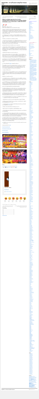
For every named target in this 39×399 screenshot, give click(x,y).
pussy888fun (31, 225)
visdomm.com (31, 296)
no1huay (30, 195)
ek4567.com (31, 128)
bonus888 (30, 115)
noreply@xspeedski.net (9, 191)
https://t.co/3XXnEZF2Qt (5, 132)
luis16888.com (31, 173)
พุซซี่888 (30, 318)
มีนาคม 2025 (31, 365)
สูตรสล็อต (31, 337)
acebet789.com (31, 96)
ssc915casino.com (31, 259)
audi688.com (31, 105)
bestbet (30, 109)
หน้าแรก (3, 13)
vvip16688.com (31, 297)
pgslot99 (35, 379)
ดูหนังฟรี (30, 54)
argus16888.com (31, 102)
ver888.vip (31, 293)
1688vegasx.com (31, 84)
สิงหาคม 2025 (31, 361)
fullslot (29, 51)
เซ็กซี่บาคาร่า (34, 386)
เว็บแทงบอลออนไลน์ (32, 348)
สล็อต (30, 325)
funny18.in (31, 142)
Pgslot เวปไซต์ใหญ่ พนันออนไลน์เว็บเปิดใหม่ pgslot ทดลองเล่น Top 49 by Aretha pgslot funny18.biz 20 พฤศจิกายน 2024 (7, 17)
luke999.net (31, 174)
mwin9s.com (31, 189)
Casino (30, 119)
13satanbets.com (31, 82)
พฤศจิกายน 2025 (31, 359)
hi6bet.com (31, 150)
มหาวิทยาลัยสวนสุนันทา (32, 320)
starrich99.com (31, 261)
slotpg (29, 31)
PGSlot (30, 209)
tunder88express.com (31, 281)
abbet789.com (31, 95)
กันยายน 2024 (31, 369)
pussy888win (31, 226)
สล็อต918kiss (31, 331)
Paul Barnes (9, 22)
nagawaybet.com (31, 190)
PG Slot (30, 379)
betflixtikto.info (31, 111)
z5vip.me (30, 304)
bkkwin (30, 114)
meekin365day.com (31, 181)
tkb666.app (31, 276)
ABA (30, 94)
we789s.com (31, 298)
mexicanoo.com (31, 184)
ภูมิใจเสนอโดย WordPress (32, 389)
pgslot (29, 39)
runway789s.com (31, 237)
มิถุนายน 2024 (31, 371)
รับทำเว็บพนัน (31, 321)
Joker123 (32, 377)
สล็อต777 (30, 328)
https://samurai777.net (31, 36)
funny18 (30, 33)
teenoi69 (30, 268)
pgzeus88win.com (31, 213)
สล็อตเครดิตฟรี (31, 335)
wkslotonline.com (31, 299)
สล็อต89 (30, 330)
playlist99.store (31, 214)
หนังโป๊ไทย (30, 32)
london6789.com (31, 171)
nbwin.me (30, 193)
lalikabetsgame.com (31, 164)
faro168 (30, 133)
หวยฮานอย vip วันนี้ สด (32, 340)
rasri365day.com (31, 229)
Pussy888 (30, 224)
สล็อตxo (10, 63)
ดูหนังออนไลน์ (30, 53)
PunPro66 (30, 220)
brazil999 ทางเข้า (31, 117)
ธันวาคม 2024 (31, 367)
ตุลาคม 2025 (31, 360)
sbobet (30, 241)
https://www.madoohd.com (31, 44)
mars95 (30, 180)
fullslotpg (30, 140)
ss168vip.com (31, 258)
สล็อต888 (30, 28)
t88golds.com (31, 266)
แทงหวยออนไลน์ (31, 350)
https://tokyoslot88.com (31, 37)
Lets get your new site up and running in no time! (14, 13)
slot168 (30, 251)
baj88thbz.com (31, 107)
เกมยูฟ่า (30, 342)
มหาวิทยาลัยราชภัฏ (32, 319)
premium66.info (31, 218)
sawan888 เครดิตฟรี (31, 240)
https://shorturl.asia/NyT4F (5, 148)
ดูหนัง (30, 310)
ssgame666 (31, 260)
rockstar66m (31, 233)
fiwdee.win (31, 137)
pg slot (29, 49)
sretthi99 (30, 257)
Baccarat (30, 106)
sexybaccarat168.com (31, 244)
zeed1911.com (31, 306)
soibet (30, 254)
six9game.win (31, 247)
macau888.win (31, 178)
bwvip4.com (31, 118)
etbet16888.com (31, 131)
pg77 (30, 204)
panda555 (30, 200)
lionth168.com (31, 166)
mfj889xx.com (31, 185)
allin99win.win (31, 99)
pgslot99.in (31, 210)
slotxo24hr (31, 253)
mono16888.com (31, 187)
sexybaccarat (30, 48)
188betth (30, 87)
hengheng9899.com (31, 149)
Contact (7, 13)
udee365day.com (31, 282)
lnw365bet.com (31, 169)
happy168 (30, 148)
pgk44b (30, 207)
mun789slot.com (31, 188)
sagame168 (31, 238)
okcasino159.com (31, 197)
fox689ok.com (31, 139)
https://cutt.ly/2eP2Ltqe (5, 130)
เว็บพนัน (30, 345)
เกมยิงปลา (31, 341)
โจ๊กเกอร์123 (30, 22)
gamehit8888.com (31, 144)
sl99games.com (31, 248)
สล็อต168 (31, 384)
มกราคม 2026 (31, 358)
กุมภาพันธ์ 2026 (31, 357)
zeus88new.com (31, 307)
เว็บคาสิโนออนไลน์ (31, 344)
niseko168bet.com (31, 194)
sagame (29, 45)
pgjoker (30, 206)
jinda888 (30, 156)
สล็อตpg (30, 332)
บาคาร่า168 (34, 382)
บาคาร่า (30, 313)
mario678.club (31, 179)
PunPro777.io (31, 222)
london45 (30, 170)
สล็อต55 (30, 326)
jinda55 (30, 155)
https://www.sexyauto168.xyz (31, 30)
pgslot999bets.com (31, 211)
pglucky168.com (31, 208)
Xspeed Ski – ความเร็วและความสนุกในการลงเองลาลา (14, 3)
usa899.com (31, 291)
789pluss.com (31, 88)
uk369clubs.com (31, 290)
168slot (30, 85)
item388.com (31, 153)
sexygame (30, 245)
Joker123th (31, 158)
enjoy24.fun (31, 129)
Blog (5, 13)
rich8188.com (31, 231)
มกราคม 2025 (31, 366)
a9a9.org (30, 93)
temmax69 (30, 269)
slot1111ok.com (31, 250)
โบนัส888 (35, 387)
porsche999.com (31, 216)
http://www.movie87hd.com (31, 46)
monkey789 (31, 186)
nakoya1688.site (31, 191)
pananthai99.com (31, 199)
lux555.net (31, 175)
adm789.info (31, 97)
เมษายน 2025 (31, 364)
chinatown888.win (31, 120)
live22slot (30, 168)
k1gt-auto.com (31, 159)
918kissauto (31, 91)
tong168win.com (31, 278)
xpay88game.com (31, 301)
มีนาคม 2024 (31, 373)
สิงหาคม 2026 (31, 353)
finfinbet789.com (31, 135)
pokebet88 (30, 215)
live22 (34, 378)
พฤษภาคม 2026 (31, 355)
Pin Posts (22, 13)
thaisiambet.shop (31, 270)
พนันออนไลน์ (31, 317)
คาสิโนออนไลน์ (31, 308)
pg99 (30, 205)
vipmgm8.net (31, 295)
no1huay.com (31, 196)
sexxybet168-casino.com (32, 242)
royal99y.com (31, 235)
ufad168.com (31, 286)
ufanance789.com (31, 288)
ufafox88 (30, 287)
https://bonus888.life (31, 27)
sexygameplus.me (31, 246)
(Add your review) (4, 215)
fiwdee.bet (30, 136)
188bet (30, 86)
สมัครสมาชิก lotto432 (32, 324)
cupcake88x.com (31, 122)
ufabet (29, 381)
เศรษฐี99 (30, 349)
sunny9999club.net (31, 264)
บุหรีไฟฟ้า (31, 315)
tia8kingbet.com (31, 275)
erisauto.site (31, 130)
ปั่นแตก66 (31, 316)
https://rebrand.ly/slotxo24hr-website (6, 128)
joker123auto (31, 157)
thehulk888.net (31, 273)
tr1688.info (31, 279)
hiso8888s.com (31, 151)
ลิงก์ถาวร (15, 204)
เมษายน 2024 (31, 372)
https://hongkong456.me (31, 55)
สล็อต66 (30, 327)
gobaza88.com (31, 146)
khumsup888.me (31, 160)
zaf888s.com (31, 305)
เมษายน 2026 (31, 356)
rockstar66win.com (31, 234)
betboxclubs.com (31, 110)
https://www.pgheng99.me (31, 50)
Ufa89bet (30, 284)
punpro (30, 219)
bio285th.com (31, 113)
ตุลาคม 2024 (31, 368)
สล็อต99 (32, 383)
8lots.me (30, 89)
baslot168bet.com (31, 108)
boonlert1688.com (31, 116)
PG (35, 378)
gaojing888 (31, 145)
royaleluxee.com (31, 236)
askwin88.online (31, 104)
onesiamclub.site (31, 198)
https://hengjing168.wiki (31, 23)
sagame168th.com (31, 239)
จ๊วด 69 (30, 309)
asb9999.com (31, 103)
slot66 (29, 25)
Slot (34, 380)
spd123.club (31, 255)
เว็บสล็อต (30, 346)
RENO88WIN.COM (31, 230)
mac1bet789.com (31, 177)
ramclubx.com (31, 228)
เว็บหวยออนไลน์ (31, 347)
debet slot (30, 124)
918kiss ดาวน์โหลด (31, 90)
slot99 (29, 24)
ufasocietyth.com (31, 289)
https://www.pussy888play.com (32, 47)
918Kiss (31, 376)
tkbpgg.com (31, 277)
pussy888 (30, 29)
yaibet (30, 302)
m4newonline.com (31, 176)
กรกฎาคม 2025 (31, 362)
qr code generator (31, 227)
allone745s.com (31, 100)
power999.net (31, 217)
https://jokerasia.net (30, 38)
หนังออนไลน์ (31, 338)
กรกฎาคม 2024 (31, 370)
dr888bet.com (31, 126)
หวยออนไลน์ (31, 339)
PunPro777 (31, 221)
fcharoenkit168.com (31, 134)
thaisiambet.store (31, 271)
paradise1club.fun (31, 201)
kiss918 (29, 34)
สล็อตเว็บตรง (31, 336)
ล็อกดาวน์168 (31, 322)
